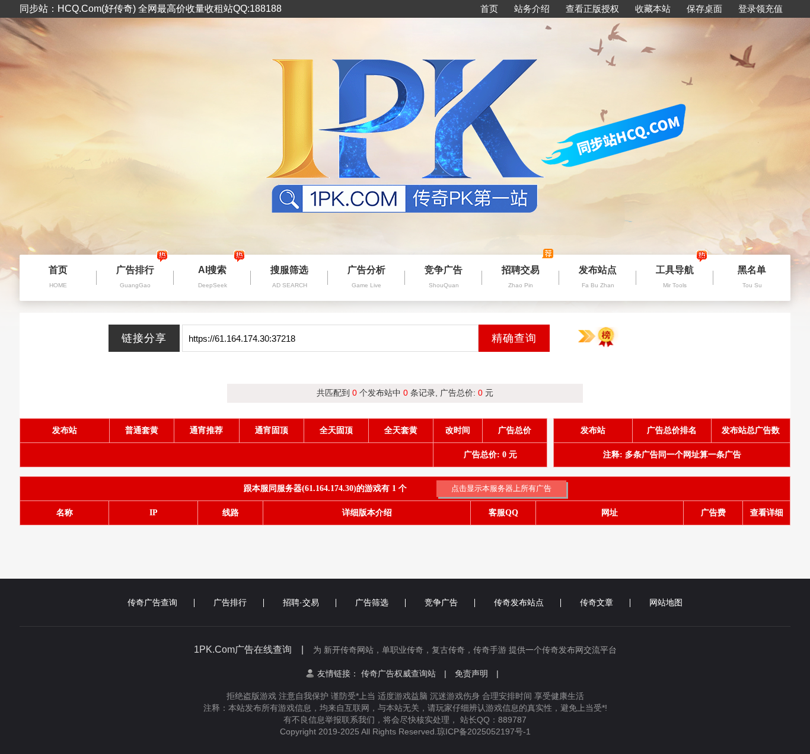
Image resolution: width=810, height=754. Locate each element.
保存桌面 (704, 9)
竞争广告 (441, 602)
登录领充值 (760, 9)
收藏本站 (653, 9)
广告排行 (230, 602)
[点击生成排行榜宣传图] (597, 337)
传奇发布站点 (519, 602)
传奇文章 (596, 602)
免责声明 (477, 673)
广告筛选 (371, 602)
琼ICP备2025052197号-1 (484, 731)
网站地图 (666, 602)
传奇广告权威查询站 (404, 673)
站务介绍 (532, 9)
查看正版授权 (592, 9)
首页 (489, 9)
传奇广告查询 (152, 602)
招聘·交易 (301, 602)
